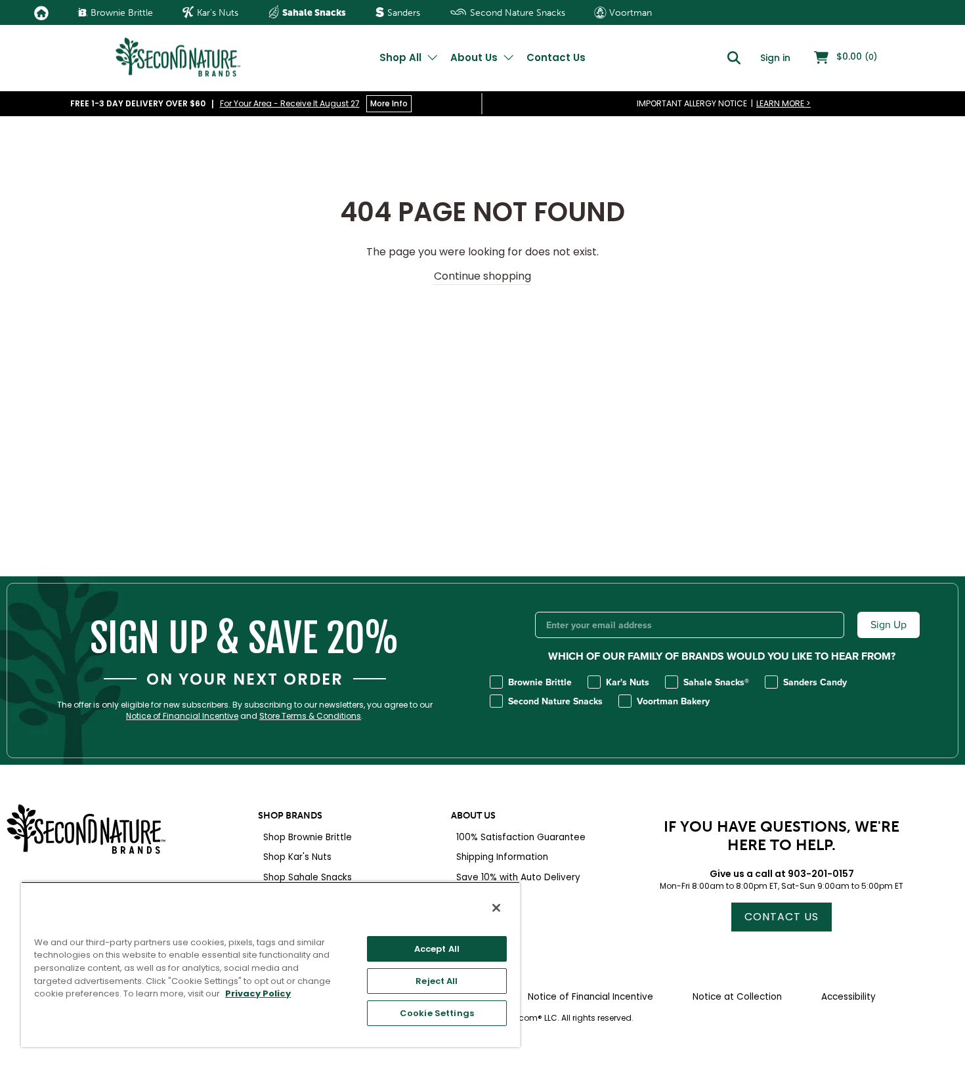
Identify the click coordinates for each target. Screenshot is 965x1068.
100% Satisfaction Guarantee (521, 837)
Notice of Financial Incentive (182, 716)
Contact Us (556, 57)
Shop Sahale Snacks (307, 877)
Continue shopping (482, 276)
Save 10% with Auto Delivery (518, 877)
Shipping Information (502, 857)
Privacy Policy (258, 993)
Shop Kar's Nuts (297, 857)
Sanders (402, 12)
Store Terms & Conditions (310, 716)
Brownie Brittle (120, 12)
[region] (270, 964)
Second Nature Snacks (516, 12)
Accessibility (848, 997)
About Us (475, 57)
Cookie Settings (437, 1013)
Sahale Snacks (313, 12)
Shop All (401, 57)
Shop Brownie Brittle (307, 837)
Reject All (437, 981)
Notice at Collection (737, 997)
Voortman (629, 12)
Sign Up (888, 624)
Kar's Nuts (216, 12)
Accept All (437, 949)
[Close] (496, 907)
